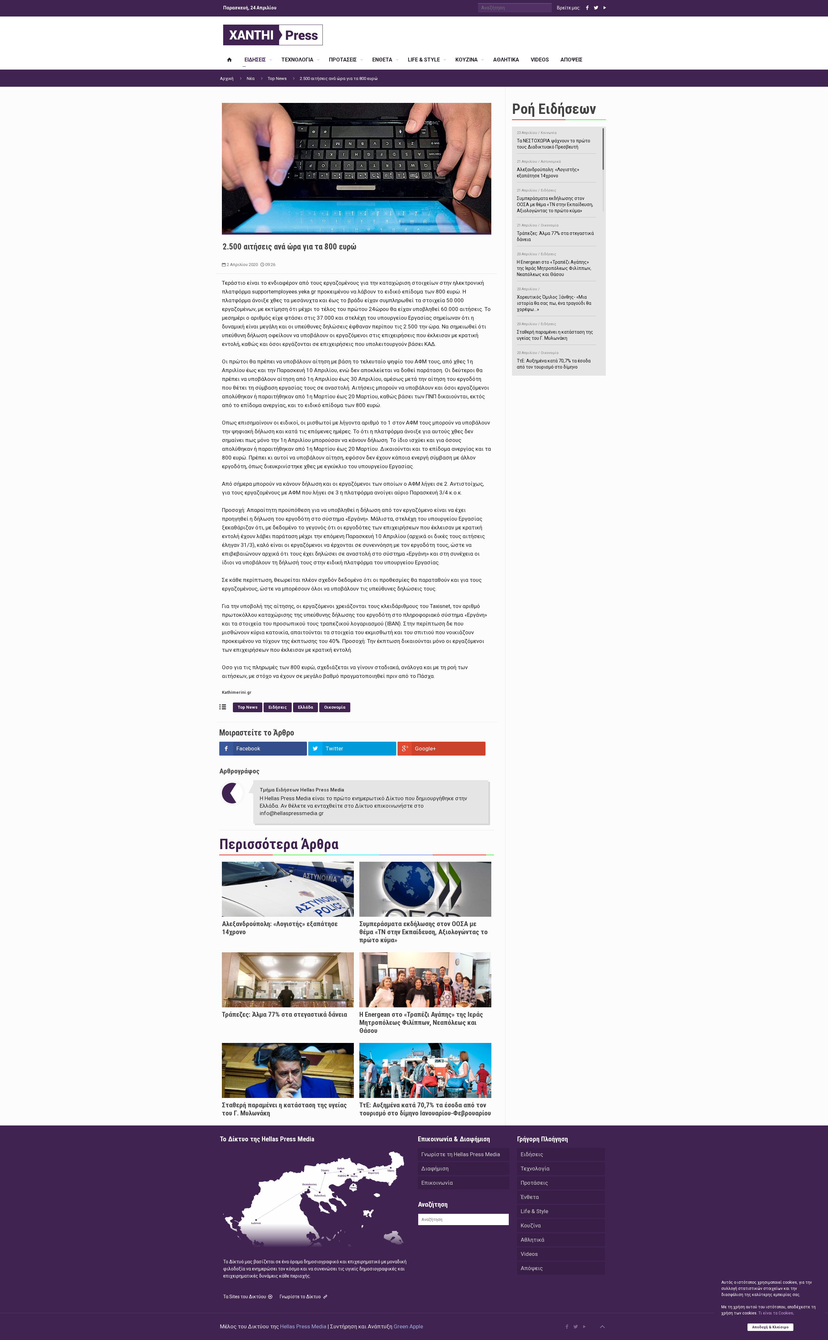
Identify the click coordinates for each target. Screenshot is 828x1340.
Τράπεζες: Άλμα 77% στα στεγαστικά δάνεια (284, 1014)
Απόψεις (532, 1268)
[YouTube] (604, 8)
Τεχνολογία (535, 1168)
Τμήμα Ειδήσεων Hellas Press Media (302, 790)
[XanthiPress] (273, 33)
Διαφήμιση (435, 1168)
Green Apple (408, 1326)
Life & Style (534, 1211)
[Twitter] (596, 8)
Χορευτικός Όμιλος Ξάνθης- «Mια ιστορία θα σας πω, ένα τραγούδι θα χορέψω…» (554, 299)
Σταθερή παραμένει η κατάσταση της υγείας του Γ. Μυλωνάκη (555, 331)
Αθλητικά (532, 1239)
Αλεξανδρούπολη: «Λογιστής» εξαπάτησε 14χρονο (548, 169)
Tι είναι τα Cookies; (776, 1313)
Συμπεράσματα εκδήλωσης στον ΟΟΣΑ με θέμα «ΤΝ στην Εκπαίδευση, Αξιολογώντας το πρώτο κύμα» (423, 932)
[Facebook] (587, 8)
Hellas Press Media (303, 1326)
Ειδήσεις (277, 707)
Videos (529, 1254)
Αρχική (227, 78)
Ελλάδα (305, 707)
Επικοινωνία (437, 1182)
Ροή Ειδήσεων (554, 108)
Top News (277, 78)
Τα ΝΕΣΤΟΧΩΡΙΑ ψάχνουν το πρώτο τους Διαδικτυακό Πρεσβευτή (553, 140)
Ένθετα (530, 1197)
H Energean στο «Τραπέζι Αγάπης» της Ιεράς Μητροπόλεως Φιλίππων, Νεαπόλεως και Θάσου (421, 1023)
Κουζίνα (531, 1225)
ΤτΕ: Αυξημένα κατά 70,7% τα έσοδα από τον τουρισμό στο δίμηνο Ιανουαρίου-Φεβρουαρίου (425, 1109)
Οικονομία (334, 707)
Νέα (251, 78)
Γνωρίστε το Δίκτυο (301, 1296)
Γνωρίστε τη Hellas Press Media (460, 1154)
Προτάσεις (534, 1182)
